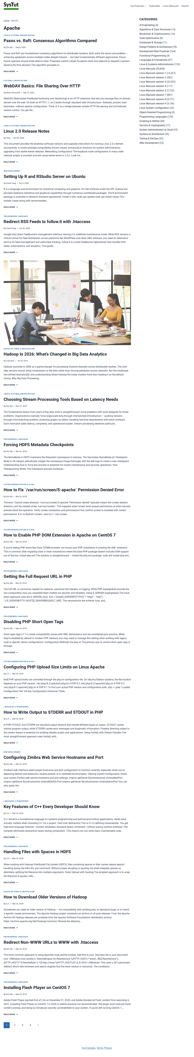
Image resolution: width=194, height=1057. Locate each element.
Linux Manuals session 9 (152, 103)
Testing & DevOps (148, 138)
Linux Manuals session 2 (152, 77)
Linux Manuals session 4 (152, 86)
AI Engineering (147, 25)
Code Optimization (149, 38)
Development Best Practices (154, 51)
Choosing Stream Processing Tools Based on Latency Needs (61, 399)
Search (185, 6)
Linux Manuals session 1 (152, 73)
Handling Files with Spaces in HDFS (37, 851)
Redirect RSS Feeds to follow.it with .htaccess (47, 221)
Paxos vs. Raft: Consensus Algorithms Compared (50, 40)
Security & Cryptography (152, 125)
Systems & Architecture (15, 81)
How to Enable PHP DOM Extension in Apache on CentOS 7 (60, 535)
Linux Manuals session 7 (152, 94)
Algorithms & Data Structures (155, 29)
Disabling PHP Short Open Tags (33, 621)
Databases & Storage (150, 42)
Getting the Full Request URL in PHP (38, 576)
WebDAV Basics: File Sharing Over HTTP (42, 85)
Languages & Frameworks (16, 707)
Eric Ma (9, 47)
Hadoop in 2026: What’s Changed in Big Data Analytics (55, 354)
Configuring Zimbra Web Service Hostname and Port (53, 757)
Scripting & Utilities (149, 121)
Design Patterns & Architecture (19, 349)
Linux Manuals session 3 (152, 81)
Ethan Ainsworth (13, 92)
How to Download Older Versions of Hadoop (45, 897)
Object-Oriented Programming (155, 112)
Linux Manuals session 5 (152, 90)
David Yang (11, 183)
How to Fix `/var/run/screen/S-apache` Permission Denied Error (64, 489)
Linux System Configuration (154, 107)
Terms (99, 1048)
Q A (7, 674)
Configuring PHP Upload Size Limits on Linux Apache (54, 666)
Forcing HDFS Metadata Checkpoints (39, 444)
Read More (11, 71)
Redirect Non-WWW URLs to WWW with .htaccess (51, 942)
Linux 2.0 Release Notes (26, 131)
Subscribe (154, 6)
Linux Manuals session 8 (152, 99)
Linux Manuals (171, 6)
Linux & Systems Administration (19, 35)
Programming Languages (16, 216)
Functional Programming (152, 55)
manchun (10, 361)
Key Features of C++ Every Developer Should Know (52, 806)
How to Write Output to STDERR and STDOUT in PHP (53, 712)
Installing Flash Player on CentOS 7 (37, 987)
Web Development (12, 171)
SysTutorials (88, 1048)
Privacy (108, 1048)
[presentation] (67, 302)
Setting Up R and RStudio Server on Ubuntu (44, 176)
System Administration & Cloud (19, 484)
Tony (8, 138)
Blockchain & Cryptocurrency (154, 33)
